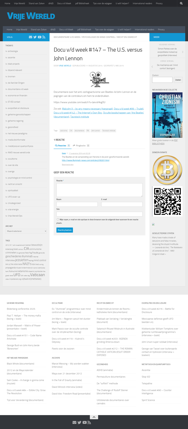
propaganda (11, 267)
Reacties (63, 145)
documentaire (79, 131)
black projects (14, 64)
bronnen (11, 76)
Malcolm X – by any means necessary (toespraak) (87, 108)
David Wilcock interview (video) (67, 387)
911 (11, 245)
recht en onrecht (127, 37)
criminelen (11, 252)
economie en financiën (17, 95)
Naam (58, 199)
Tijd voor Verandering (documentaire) (25, 400)
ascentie (11, 57)
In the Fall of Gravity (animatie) (67, 380)
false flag (28, 253)
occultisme (12, 159)
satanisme (23, 271)
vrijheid (24, 279)
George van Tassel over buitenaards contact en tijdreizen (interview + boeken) (159, 351)
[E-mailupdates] (30, 37)
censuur (21, 249)
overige (11, 171)
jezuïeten (21, 260)
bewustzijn (37, 244)
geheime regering (15, 121)
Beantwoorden (67, 165)
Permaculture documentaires (111, 376)
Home (7, 3)
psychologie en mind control (98, 37)
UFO (16, 275)
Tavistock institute (79, 116)
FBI (88, 131)
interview (10, 260)
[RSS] (43, 37)
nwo (37, 264)
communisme (35, 249)
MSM (16, 264)
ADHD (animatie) (105, 370)
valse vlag (27, 276)
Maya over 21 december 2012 (67, 373)
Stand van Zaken (37, 3)
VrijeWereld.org (15, 279)
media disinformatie (16, 140)
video (7, 279)
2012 (7, 245)
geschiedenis (13, 256)
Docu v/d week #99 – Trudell (128, 108)
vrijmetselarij (34, 279)
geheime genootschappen (19, 114)
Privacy (159, 3)
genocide (42, 253)
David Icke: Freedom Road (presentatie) (71, 393)
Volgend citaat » (159, 254)
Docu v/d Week (64, 3)
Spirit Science (148, 400)
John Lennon (96, 131)
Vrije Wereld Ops (15, 216)
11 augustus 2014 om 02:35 (79, 153)
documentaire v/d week (67, 37)
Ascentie (146, 370)
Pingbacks (82, 145)
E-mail (104, 199)
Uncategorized (14, 203)
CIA (71, 131)
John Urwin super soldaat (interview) (160, 342)
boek (16, 249)
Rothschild (13, 271)
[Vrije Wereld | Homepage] (31, 16)
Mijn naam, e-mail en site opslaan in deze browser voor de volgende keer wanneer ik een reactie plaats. (97, 221)
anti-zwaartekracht (19, 245)
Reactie (60, 180)
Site (58, 209)
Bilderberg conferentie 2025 (21, 308)
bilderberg (9, 249)
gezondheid (13, 127)
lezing (31, 260)
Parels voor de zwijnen (63, 348)
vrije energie (13, 209)
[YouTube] (39, 37)
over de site (13, 165)
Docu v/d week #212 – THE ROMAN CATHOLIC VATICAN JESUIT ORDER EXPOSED (114, 351)
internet (35, 257)
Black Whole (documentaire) (20, 363)
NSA (33, 264)
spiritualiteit (13, 190)
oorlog (41, 264)
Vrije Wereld (19, 3)
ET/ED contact (14, 102)
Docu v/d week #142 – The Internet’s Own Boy (78, 112)
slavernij (31, 271)
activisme (63, 131)
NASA (20, 264)
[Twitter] (35, 37)
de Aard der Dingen (16, 83)
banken (28, 245)
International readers (142, 3)
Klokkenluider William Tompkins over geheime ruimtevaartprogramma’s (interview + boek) (160, 332)
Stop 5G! (146, 376)
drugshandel (21, 253)
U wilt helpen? (122, 3)
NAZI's (27, 264)
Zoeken (155, 75)
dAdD (50, 3)
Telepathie (147, 383)
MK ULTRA (9, 264)
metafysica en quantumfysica (20, 146)
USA (22, 276)
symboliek (39, 271)
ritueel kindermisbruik (24, 268)
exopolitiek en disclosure (18, 108)
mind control (40, 260)
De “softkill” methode (107, 383)
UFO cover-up (14, 197)
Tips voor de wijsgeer (102, 3)
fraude (35, 252)
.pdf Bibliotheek (82, 3)
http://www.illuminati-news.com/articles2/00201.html (85, 160)
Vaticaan (37, 274)
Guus (64, 153)
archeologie (13, 51)
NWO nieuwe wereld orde (19, 152)
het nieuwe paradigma (17, 133)
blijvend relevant (15, 70)
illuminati (27, 256)
